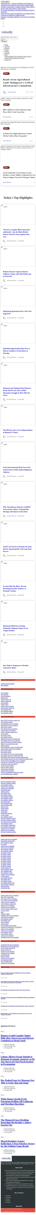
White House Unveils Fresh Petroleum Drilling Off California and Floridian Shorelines (17, 1101)
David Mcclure (12, 92)
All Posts (7, 46)
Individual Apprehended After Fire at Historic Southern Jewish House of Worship (16, 351)
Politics (11, 58)
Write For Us (4, 1209)
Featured (7, 53)
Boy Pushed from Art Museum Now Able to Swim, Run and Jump (15, 990)
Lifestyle (25, 56)
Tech (19, 58)
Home (6, 45)
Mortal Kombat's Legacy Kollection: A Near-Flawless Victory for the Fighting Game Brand (18, 1143)
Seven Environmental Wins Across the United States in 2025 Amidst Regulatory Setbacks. (17, 469)
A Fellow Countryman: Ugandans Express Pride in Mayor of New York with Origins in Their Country (18, 7)
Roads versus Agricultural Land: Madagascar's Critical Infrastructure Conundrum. (18, 82)
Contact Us (7, 60)
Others (6, 58)
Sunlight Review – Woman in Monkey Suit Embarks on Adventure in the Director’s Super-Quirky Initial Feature (17, 4)
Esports (6, 50)
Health (12, 56)
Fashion (6, 51)
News (29, 56)
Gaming (7, 56)
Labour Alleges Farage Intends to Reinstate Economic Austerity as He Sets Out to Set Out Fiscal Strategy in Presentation (17, 982)
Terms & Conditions (12, 1209)
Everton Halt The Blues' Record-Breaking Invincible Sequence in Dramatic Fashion (15, 588)
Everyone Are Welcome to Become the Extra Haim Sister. (20, 1170)
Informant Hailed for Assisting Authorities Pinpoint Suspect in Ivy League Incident (15, 628)
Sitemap (20, 1209)
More (6, 55)
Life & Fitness (18, 56)
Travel (22, 58)
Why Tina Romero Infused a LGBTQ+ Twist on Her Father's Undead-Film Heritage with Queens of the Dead (17, 509)
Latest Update (5, 1)
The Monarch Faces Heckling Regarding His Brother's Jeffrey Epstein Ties (17, 1006)
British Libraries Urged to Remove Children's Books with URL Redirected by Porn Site (17, 274)
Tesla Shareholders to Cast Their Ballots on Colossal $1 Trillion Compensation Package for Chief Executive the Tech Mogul (20, 1187)
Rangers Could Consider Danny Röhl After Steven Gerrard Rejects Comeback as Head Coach (17, 1038)
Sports (15, 58)
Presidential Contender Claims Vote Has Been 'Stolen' (19, 1184)
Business (7, 48)
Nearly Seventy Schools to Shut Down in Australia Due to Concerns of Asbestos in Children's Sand (18, 14)
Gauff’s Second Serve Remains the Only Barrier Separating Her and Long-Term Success (17, 549)
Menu (4, 41)
